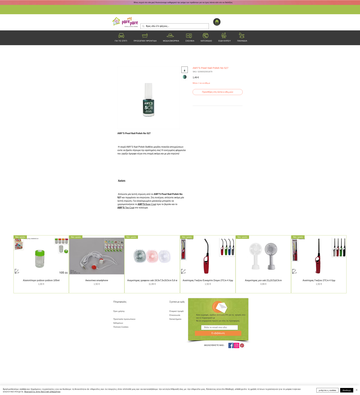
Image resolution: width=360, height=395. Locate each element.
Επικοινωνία (174, 315)
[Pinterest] (242, 345)
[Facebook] (231, 345)
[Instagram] (236, 345)
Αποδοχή (347, 390)
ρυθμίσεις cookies (327, 390)
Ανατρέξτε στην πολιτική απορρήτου (42, 391)
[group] (180, 264)
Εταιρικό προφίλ (176, 311)
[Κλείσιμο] (356, 390)
